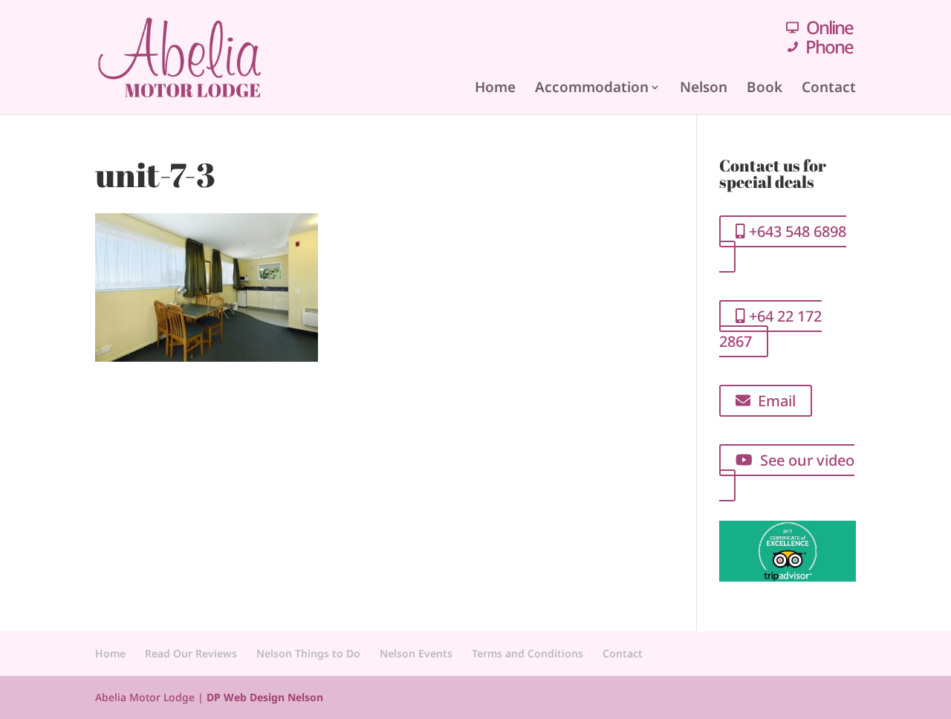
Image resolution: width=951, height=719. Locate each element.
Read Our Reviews (191, 653)
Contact (829, 87)
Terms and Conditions (527, 653)
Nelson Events (416, 653)
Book (764, 87)
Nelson (703, 87)
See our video (803, 460)
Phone (829, 46)
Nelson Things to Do (308, 653)
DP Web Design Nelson (265, 697)
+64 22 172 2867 (770, 328)
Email (773, 401)
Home (495, 87)
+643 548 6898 (795, 231)
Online (829, 27)
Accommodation (592, 87)
